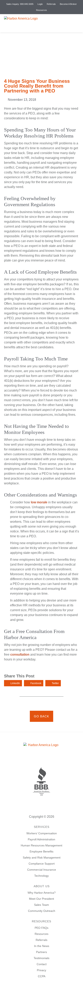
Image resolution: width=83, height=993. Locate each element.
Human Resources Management (41, 845)
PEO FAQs (41, 927)
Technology (41, 875)
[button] (77, 23)
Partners (41, 952)
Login (40, 4)
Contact (42, 964)
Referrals (51, 4)
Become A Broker (68, 4)
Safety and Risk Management (41, 857)
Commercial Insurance (41, 869)
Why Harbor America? (42, 892)
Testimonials (41, 958)
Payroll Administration (41, 839)
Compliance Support (42, 863)
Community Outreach (41, 910)
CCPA (41, 976)
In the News (41, 946)
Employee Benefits (41, 851)
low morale (39, 502)
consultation (19, 654)
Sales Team (41, 904)
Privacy (41, 970)
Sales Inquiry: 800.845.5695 (19, 4)
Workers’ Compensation (41, 833)
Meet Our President (41, 898)
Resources (41, 10)
